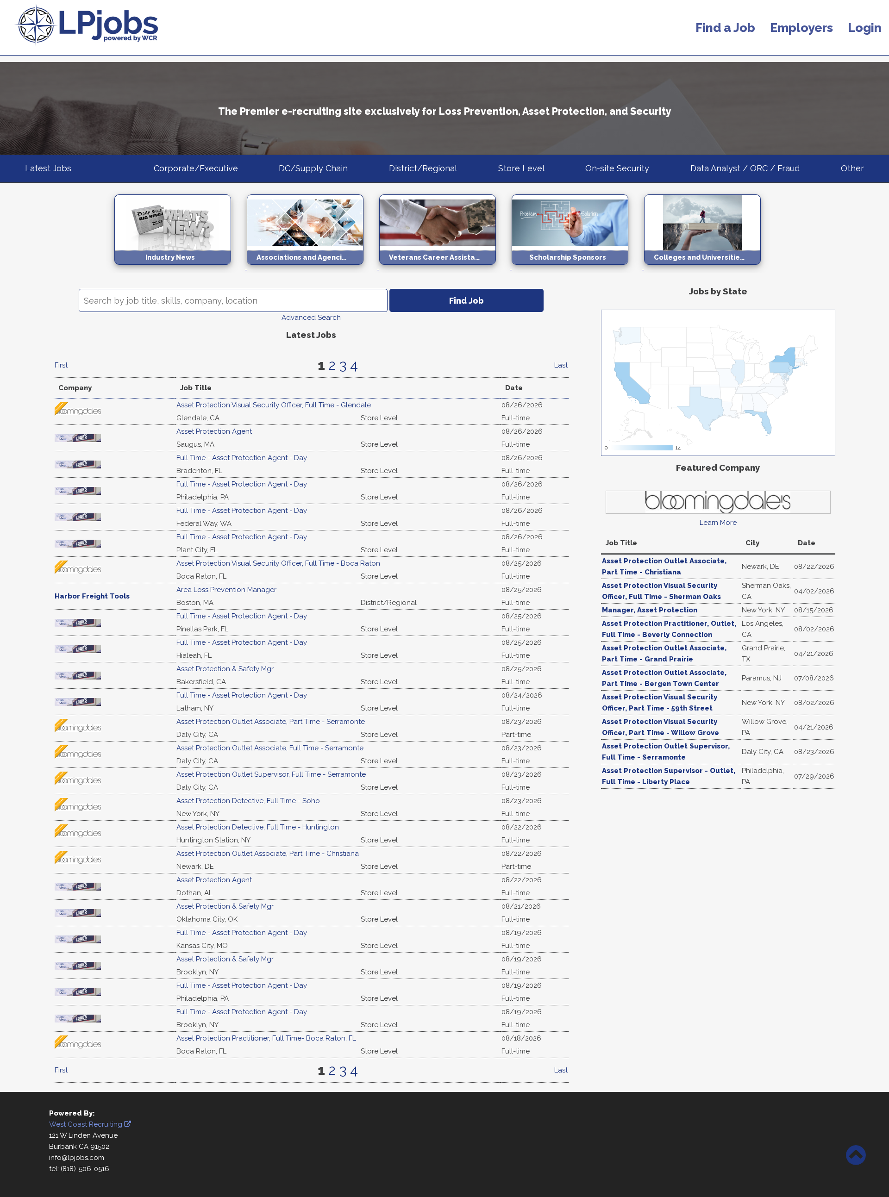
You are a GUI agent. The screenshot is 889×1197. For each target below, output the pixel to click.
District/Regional (423, 168)
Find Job (466, 300)
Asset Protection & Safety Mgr (225, 669)
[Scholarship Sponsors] (578, 267)
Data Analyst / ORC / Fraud (745, 168)
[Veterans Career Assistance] (445, 267)
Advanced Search (311, 317)
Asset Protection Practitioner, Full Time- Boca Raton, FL (266, 1038)
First (61, 365)
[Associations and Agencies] (313, 267)
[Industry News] (180, 267)
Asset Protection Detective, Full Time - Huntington (257, 827)
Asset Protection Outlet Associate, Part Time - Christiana (267, 853)
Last (561, 365)
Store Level (521, 168)
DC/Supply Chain (313, 168)
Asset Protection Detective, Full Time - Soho (248, 801)
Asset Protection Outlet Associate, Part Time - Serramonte (270, 721)
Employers (801, 27)
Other (852, 168)
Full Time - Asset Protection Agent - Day (241, 458)
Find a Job (725, 27)
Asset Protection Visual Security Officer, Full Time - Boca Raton (278, 563)
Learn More (718, 522)
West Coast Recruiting (86, 1124)
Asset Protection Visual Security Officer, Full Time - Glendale (273, 405)
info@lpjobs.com (76, 1157)
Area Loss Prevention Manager (226, 590)
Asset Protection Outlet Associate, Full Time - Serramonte (269, 748)
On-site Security (617, 168)
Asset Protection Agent (214, 431)
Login (865, 27)
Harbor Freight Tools (92, 596)
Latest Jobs (48, 168)
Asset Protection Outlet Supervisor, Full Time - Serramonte (271, 774)
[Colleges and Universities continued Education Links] (709, 267)
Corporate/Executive (196, 168)
